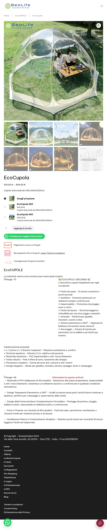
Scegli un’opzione (26, 198)
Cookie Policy (10, 508)
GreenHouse (10, 477)
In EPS (7, 489)
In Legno (8, 481)
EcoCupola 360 (25, 204)
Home (7, 446)
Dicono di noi (10, 493)
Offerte (7, 454)
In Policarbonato (12, 485)
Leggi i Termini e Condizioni (53, 253)
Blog (6, 497)
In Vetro (7, 462)
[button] (101, 6)
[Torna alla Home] (17, 6)
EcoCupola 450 (25, 214)
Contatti (8, 450)
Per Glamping (10, 473)
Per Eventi (9, 466)
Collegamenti (10, 469)
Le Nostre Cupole (12, 458)
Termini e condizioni (13, 504)
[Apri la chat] (100, 523)
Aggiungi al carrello (23, 228)
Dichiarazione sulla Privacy (17, 512)
